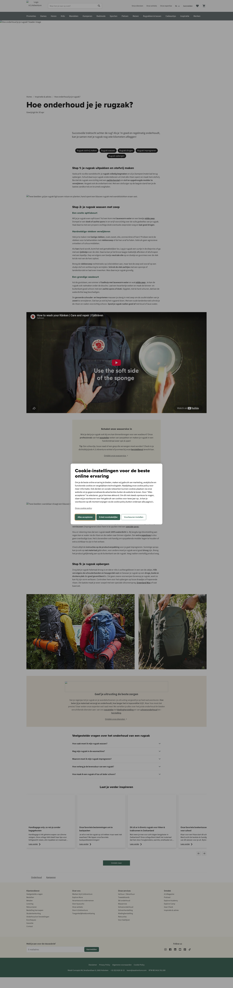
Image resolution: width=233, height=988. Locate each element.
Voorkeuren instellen (133, 517)
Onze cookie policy (83, 508)
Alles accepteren (85, 517)
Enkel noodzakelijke (108, 517)
